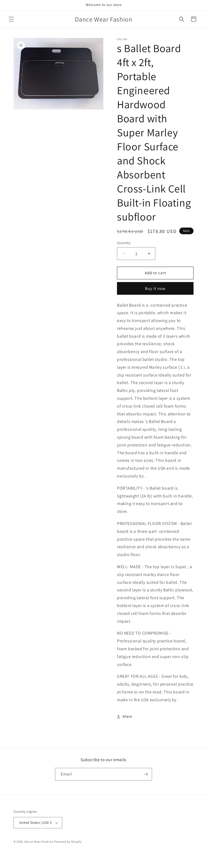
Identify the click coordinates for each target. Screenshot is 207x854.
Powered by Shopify (68, 841)
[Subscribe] (146, 774)
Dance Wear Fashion (39, 841)
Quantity (123, 242)
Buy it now (155, 288)
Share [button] (127, 716)
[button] (11, 19)
